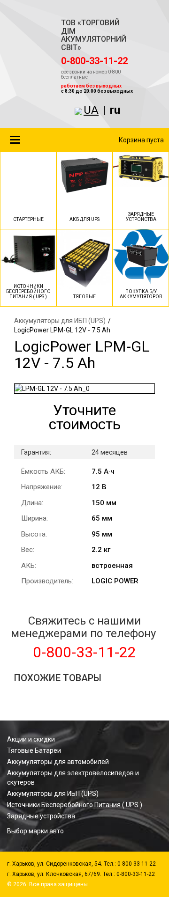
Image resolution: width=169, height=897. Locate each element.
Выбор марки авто (35, 831)
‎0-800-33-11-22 (94, 61)
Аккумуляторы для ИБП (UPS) (60, 320)
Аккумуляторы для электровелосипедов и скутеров (73, 777)
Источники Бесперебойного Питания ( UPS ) (74, 805)
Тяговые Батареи (34, 750)
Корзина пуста (141, 140)
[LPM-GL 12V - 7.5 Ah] (84, 388)
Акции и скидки (31, 739)
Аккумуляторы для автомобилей (58, 761)
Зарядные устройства (41, 816)
